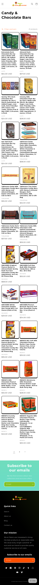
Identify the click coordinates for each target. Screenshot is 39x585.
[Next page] (25, 452)
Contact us (8, 525)
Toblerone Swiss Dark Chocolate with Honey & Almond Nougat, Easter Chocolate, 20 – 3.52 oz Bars (10, 229)
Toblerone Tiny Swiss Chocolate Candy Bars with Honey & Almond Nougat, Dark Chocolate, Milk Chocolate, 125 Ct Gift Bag (28, 192)
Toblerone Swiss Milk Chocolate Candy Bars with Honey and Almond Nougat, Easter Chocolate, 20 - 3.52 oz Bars (10, 191)
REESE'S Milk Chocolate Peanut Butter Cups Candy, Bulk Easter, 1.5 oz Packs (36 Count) (9, 383)
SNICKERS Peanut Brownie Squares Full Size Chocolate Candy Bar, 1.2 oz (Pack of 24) (28, 308)
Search (6, 512)
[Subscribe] (32, 484)
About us (7, 516)
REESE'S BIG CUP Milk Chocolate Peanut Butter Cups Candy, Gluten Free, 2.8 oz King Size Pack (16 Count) (28, 345)
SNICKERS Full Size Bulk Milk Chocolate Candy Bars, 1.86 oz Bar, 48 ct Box (28, 268)
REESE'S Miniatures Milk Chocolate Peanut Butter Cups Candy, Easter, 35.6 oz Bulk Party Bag (28, 383)
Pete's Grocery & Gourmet (21, 581)
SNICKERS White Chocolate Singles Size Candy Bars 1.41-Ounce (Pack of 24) (10, 307)
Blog (6, 521)
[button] (2, 4)
